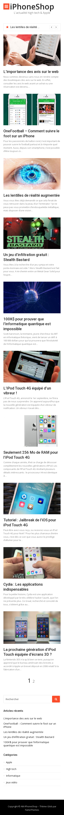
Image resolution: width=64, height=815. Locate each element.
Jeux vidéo (11, 782)
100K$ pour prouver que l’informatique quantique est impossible (27, 324)
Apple (9, 762)
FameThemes (32, 809)
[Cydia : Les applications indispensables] (32, 563)
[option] (34, 27)
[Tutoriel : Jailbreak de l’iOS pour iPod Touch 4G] (32, 498)
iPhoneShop (32, 6)
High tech (11, 769)
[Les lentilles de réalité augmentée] (32, 174)
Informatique (13, 775)
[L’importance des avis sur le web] (32, 50)
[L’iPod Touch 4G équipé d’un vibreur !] (32, 366)
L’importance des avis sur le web (31, 72)
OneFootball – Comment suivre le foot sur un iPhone (29, 725)
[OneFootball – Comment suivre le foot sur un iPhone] (32, 109)
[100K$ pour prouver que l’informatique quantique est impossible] (32, 297)
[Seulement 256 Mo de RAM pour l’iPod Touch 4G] (32, 431)
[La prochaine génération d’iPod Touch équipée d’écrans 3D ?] (32, 627)
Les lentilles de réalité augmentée (30, 27)
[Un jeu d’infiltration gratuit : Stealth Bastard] (32, 233)
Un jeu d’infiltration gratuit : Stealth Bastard (28, 737)
